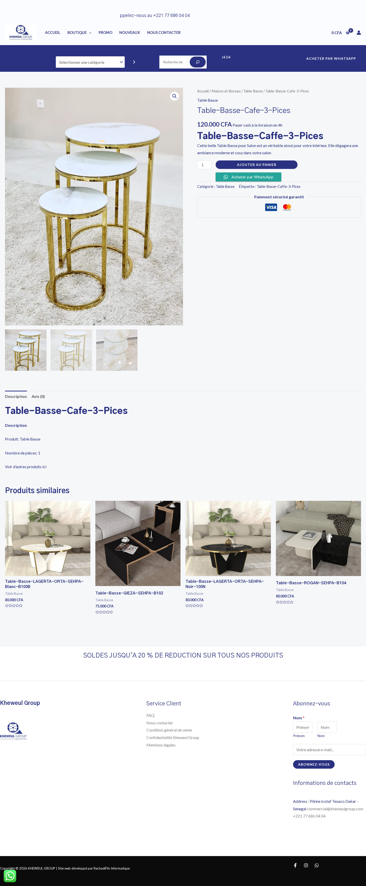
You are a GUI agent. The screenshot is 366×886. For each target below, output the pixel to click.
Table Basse (253, 91)
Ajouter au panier (256, 164)
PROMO (105, 32)
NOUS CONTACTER (164, 32)
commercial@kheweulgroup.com (335, 808)
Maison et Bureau (226, 91)
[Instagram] (306, 865)
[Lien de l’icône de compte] (359, 32)
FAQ (150, 715)
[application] (89, 32)
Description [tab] (16, 396)
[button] (174, 96)
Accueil (52, 32)
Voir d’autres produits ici (25, 466)
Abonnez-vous (314, 764)
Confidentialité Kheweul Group (172, 737)
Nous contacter (159, 722)
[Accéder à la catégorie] (134, 62)
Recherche (183, 52)
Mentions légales (161, 744)
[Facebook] (295, 865)
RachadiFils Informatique (112, 868)
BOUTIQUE (77, 32)
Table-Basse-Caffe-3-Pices (279, 186)
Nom (299, 717)
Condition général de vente (169, 730)
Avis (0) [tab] (38, 396)
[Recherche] (198, 62)
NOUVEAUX (129, 32)
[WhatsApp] (316, 865)
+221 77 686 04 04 (309, 815)
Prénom (299, 736)
